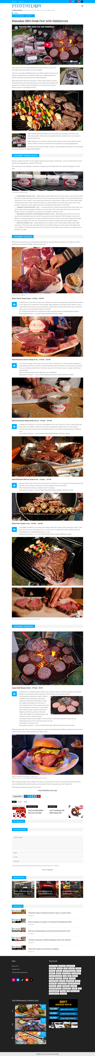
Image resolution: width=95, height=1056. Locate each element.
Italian (52, 978)
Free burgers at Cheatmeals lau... (46, 892)
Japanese (58, 978)
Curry (78, 971)
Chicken (52, 971)
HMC (69, 976)
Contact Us (21, 1)
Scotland (73, 986)
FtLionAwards (76, 973)
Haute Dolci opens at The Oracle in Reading (43, 949)
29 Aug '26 (31, 915)
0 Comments (20, 16)
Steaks (25, 801)
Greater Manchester (55, 976)
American (62, 966)
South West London (55, 988)
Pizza (59, 986)
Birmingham (70, 966)
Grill (64, 976)
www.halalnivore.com (47, 790)
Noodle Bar (53, 983)
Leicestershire (54, 981)
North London (62, 983)
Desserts (52, 973)
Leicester (72, 978)
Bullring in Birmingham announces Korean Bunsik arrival (49, 931)
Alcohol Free (53, 966)
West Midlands (54, 993)
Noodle (77, 981)
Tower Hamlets (54, 991)
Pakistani (52, 986)
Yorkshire (63, 993)
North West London (73, 983)
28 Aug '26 (31, 924)
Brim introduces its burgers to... (23, 892)
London (62, 981)
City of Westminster (69, 971)
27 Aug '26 (31, 933)
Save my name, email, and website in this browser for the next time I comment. (36, 865)
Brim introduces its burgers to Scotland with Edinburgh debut (50, 922)
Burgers (20, 801)
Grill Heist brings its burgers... (70, 892)
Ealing (58, 973)
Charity (78, 968)
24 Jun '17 (28, 16)
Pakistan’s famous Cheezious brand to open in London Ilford (49, 913)
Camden (71, 968)
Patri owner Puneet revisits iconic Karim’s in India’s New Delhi (38, 10)
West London (75, 991)
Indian (75, 976)
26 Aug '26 (31, 942)
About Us (14, 1)
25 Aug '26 (31, 951)
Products (16, 13)
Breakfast (52, 968)
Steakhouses (66, 988)
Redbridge (66, 986)
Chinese (59, 971)
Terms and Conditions (19, 972)
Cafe (65, 968)
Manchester (70, 981)
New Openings (17, 910)
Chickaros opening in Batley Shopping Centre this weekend (49, 940)
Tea (80, 988)
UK (68, 991)
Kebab (65, 978)
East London (66, 973)
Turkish (63, 991)
